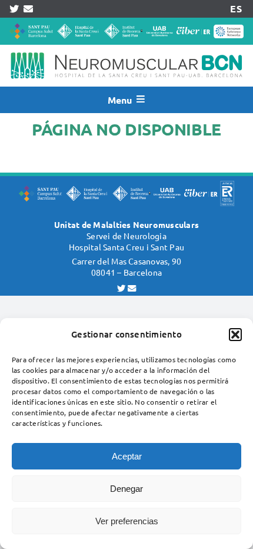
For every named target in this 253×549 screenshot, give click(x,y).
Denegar (126, 489)
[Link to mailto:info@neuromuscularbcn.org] (28, 9)
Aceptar (127, 456)
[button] (235, 334)
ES (235, 8)
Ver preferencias (126, 521)
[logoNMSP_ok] (126, 49)
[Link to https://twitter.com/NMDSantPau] (14, 9)
